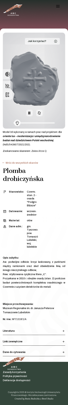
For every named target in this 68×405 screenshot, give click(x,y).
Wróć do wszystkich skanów (22, 163)
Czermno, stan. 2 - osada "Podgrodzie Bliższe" (34, 198)
